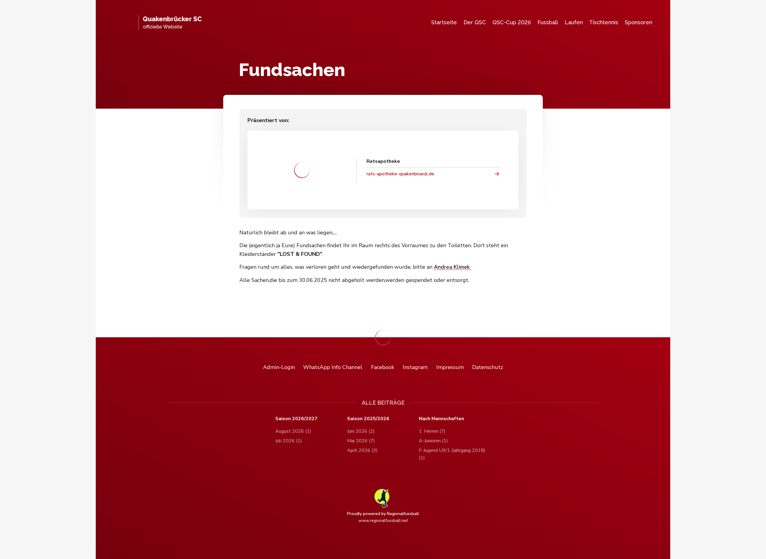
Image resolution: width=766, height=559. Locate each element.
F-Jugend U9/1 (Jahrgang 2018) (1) (452, 454)
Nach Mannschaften (441, 419)
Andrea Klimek (452, 267)
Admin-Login (279, 367)
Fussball (547, 22)
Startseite (444, 22)
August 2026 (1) (293, 431)
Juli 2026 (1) (288, 441)
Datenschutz (487, 367)
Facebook (382, 367)
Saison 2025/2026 (368, 419)
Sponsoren (638, 22)
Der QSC (474, 22)
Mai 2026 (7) (361, 441)
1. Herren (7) (432, 431)
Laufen (574, 22)
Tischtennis (603, 22)
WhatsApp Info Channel (332, 367)
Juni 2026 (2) (361, 431)
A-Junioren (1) (433, 441)
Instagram (415, 367)
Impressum (450, 367)
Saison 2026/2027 (296, 419)
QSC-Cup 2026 (512, 22)
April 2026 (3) (362, 450)
